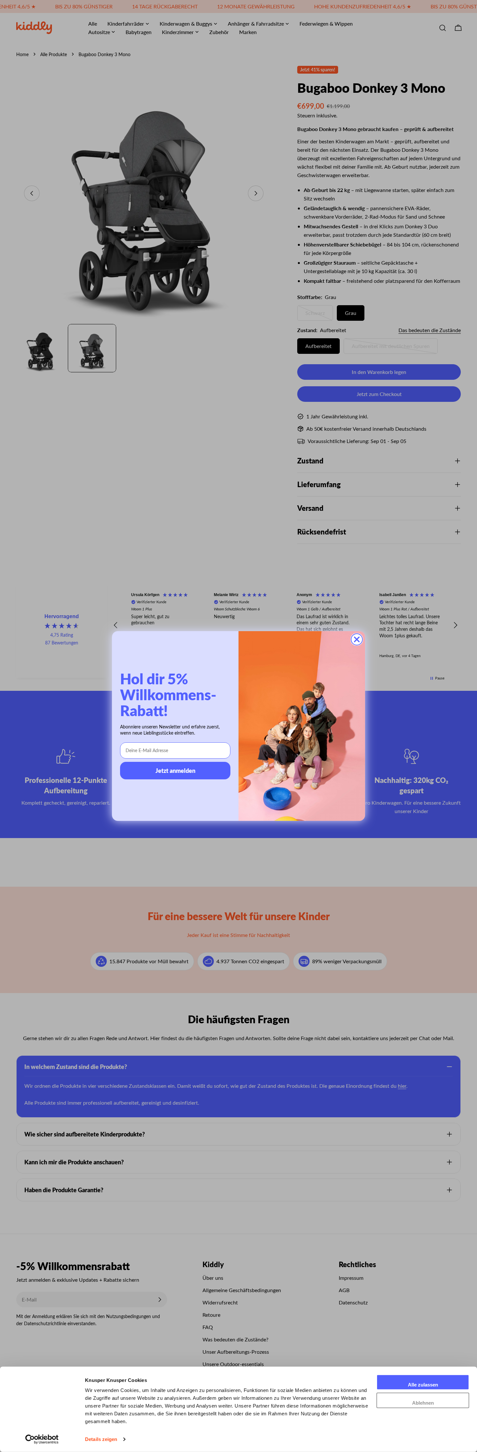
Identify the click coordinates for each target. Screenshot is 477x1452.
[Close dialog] (356, 639)
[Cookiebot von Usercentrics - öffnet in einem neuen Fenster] (42, 1439)
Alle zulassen (423, 1384)
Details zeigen (101, 1439)
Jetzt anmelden (175, 770)
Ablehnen (423, 1402)
